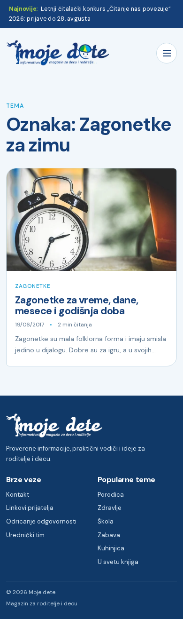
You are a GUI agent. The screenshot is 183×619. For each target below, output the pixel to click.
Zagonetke (32, 286)
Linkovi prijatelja (29, 508)
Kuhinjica (111, 548)
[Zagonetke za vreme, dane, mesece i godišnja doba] (91, 219)
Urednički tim (25, 535)
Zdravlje (110, 508)
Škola (106, 521)
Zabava (109, 535)
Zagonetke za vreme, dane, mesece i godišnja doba (76, 305)
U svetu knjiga (118, 562)
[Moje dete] (57, 53)
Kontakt (17, 495)
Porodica (111, 495)
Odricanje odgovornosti (41, 521)
